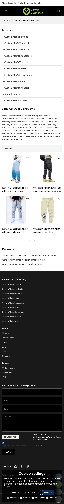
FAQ (4, 377)
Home (5, 20)
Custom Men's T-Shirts (11, 284)
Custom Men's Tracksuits (12, 289)
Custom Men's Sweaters (12, 316)
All (12, 20)
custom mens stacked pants (43, 255)
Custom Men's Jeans (10, 321)
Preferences (39, 498)
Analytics (26, 498)
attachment (12, 437)
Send (8, 452)
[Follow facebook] (21, 466)
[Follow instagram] (27, 466)
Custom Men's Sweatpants (13, 303)
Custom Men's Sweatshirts (13, 298)
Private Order (8, 337)
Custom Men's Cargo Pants (13, 312)
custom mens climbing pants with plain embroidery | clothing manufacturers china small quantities (16, 231)
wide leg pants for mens (33, 259)
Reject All (15, 492)
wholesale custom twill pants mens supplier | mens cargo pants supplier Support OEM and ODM (47, 189)
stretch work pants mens (13, 264)
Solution (5, 342)
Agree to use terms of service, (24, 445)
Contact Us (6, 356)
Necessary (14, 498)
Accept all (48, 492)
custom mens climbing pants (15, 255)
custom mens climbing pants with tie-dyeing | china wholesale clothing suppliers (15, 189)
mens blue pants (34, 264)
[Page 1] (29, 240)
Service (5, 347)
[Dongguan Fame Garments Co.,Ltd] (33, 11)
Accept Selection (31, 492)
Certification (7, 372)
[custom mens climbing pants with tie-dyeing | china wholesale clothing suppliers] (16, 169)
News (4, 351)
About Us (6, 333)
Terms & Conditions (38, 446)
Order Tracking (8, 368)
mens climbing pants (11, 259)
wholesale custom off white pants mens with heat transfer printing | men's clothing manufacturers (46, 231)
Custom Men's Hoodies (12, 293)
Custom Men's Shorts (11, 307)
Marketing (53, 498)
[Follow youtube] (15, 466)
